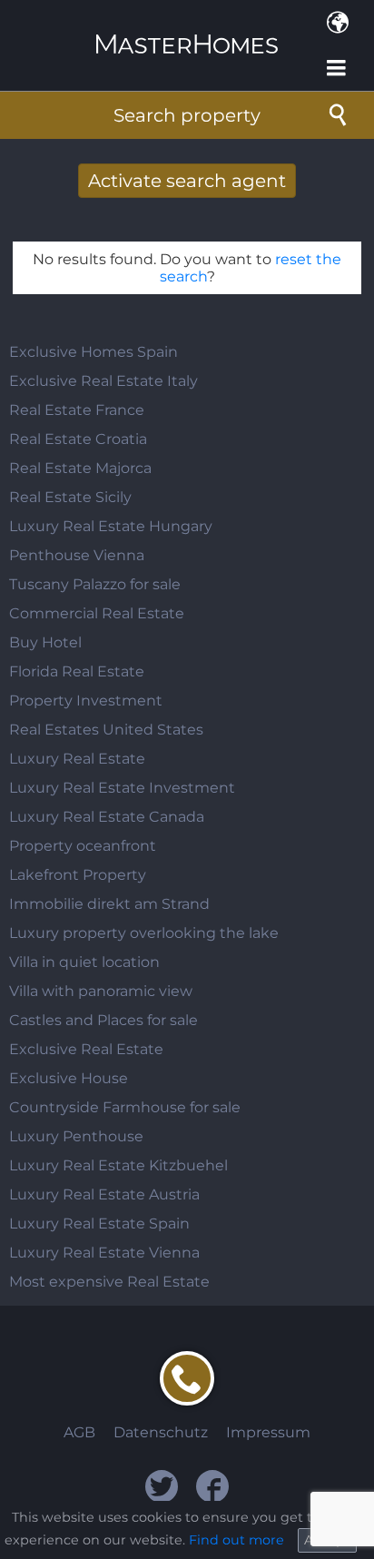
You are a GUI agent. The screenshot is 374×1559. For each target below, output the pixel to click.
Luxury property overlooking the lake (144, 933)
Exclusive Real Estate (86, 1049)
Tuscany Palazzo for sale (95, 584)
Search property (187, 115)
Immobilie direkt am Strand (109, 904)
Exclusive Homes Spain (93, 351)
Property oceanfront (82, 845)
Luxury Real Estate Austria (104, 1194)
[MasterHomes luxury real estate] (187, 28)
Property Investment (85, 700)
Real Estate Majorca (80, 468)
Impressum (268, 1432)
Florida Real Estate (76, 671)
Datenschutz (160, 1432)
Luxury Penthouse (76, 1136)
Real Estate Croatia (78, 439)
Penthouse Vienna (76, 555)
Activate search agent (187, 181)
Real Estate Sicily (70, 497)
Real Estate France (76, 410)
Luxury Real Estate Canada (106, 816)
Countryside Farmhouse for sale (125, 1107)
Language (337, 22)
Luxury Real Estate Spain (99, 1223)
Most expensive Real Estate (109, 1281)
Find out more (236, 1540)
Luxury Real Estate (77, 758)
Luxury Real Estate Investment (122, 787)
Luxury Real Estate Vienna (104, 1252)
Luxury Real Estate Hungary (110, 526)
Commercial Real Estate (96, 613)
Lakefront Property (77, 874)
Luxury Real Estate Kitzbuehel (118, 1165)
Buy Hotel (45, 642)
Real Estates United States (106, 729)
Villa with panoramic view (100, 991)
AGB (79, 1432)
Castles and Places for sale (103, 1020)
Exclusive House (68, 1078)
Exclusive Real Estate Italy (103, 381)
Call (187, 1378)
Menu (337, 68)
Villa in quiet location (84, 962)
